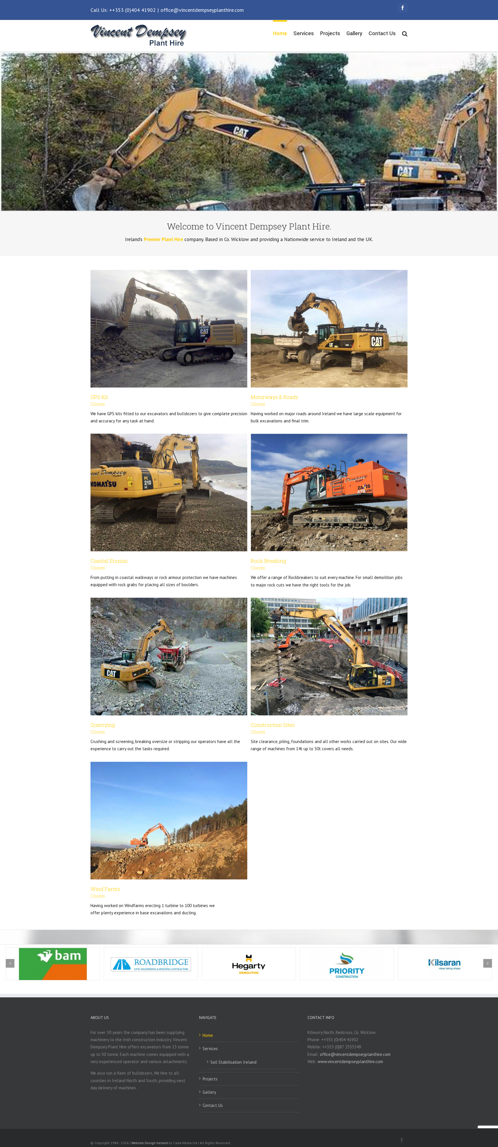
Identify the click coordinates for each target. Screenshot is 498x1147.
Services (210, 1048)
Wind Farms (105, 888)
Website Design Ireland (149, 1143)
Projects (210, 1079)
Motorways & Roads (274, 397)
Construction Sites (273, 724)
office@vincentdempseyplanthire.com (202, 10)
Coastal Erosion (109, 560)
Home (208, 1035)
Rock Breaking (268, 560)
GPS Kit (99, 397)
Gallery (209, 1092)
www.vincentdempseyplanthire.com (350, 1061)
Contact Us (213, 1105)
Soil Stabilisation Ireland (233, 1062)
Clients (97, 404)
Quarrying (102, 724)
